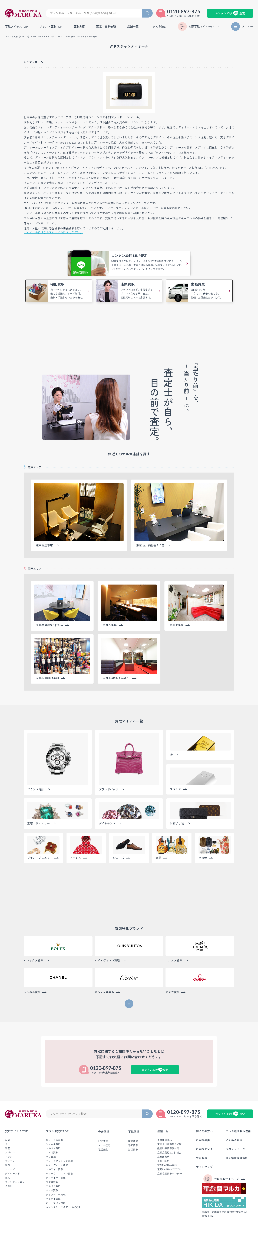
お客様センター (206, 1149)
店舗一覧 (162, 1131)
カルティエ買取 (54, 1169)
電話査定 (103, 1149)
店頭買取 (133, 1141)
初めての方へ (204, 1131)
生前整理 (201, 1157)
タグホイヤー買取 (55, 1177)
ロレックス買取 (54, 1140)
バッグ (8, 1156)
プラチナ (10, 1161)
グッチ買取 (52, 1190)
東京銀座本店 (164, 1140)
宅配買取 (133, 1145)
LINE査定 (103, 1141)
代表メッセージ (235, 1149)
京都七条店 (163, 1161)
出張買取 (133, 1149)
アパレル (10, 1152)
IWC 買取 (51, 1156)
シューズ (10, 1169)
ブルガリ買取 (53, 1148)
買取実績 (79, 26)
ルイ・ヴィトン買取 (57, 1165)
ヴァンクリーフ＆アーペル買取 (63, 1207)
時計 (7, 1140)
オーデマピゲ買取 (55, 1203)
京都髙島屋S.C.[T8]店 (169, 1152)
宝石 (7, 1177)
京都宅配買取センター (169, 1173)
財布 (7, 1165)
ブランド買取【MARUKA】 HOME (20, 36)
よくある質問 (234, 1140)
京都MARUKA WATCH (169, 1169)
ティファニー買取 (55, 1194)
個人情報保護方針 (237, 1157)
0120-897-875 (183, 11)
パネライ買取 (53, 1198)
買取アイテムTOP (16, 26)
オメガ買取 (52, 1152)
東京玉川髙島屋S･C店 (169, 1144)
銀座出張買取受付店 (168, 1148)
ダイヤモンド (12, 1173)
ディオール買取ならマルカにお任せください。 (53, 232)
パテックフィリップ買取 (59, 1161)
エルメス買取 (53, 1186)
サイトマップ (204, 1166)
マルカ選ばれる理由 (238, 1131)
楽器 (7, 1148)
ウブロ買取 (52, 1182)
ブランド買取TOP (50, 26)
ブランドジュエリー (16, 1182)
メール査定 (104, 1145)
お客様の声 (203, 1140)
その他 (8, 1186)
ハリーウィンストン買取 (59, 1173)
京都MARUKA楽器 (167, 1165)
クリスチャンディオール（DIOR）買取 (57, 36)
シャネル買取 (53, 1144)
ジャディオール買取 (87, 36)
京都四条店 (163, 1156)
